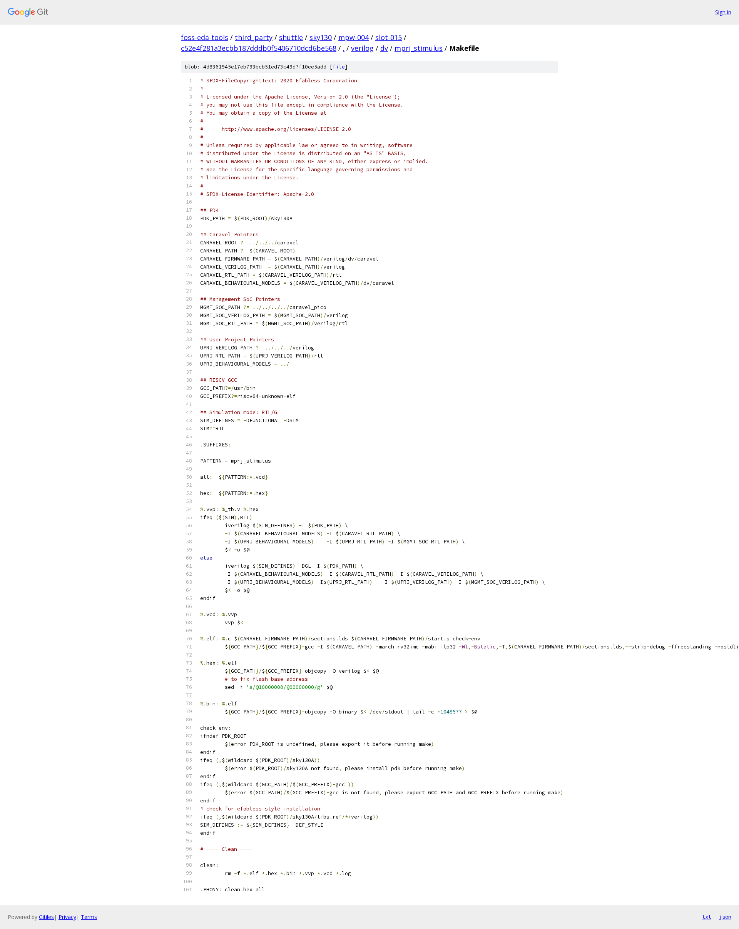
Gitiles (46, 917)
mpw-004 (353, 37)
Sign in (723, 12)
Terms (89, 917)
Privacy (67, 917)
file (339, 66)
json (725, 916)
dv (384, 48)
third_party (254, 37)
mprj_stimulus (419, 48)
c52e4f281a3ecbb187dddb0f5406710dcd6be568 (258, 48)
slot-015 (388, 37)
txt (706, 916)
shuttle (291, 37)
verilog (362, 48)
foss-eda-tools (204, 37)
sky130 (320, 37)
